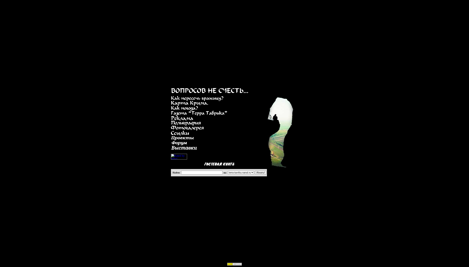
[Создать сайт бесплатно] (234, 264)
